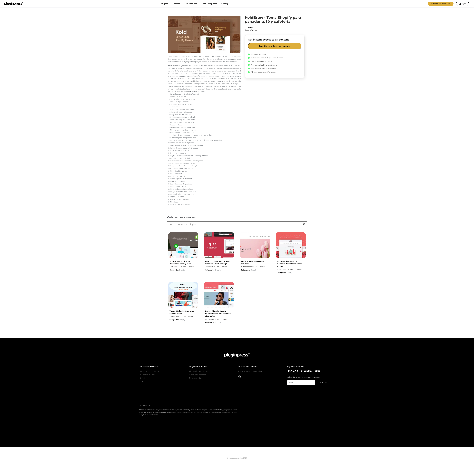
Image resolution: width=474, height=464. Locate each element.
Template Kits (191, 4)
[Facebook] (239, 376)
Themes (176, 4)
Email (289, 379)
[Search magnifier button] (304, 224)
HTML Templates (209, 4)
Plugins (164, 4)
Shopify (224, 4)
